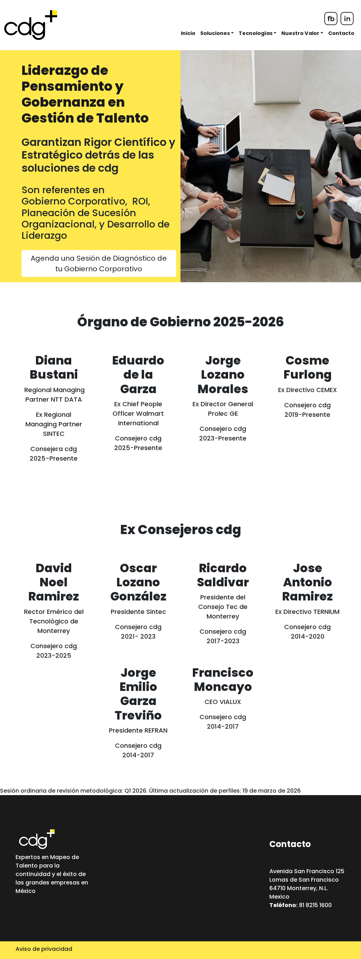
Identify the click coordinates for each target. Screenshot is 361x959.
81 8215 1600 (300, 905)
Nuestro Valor (300, 33)
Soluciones (215, 33)
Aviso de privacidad (44, 949)
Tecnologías (256, 33)
